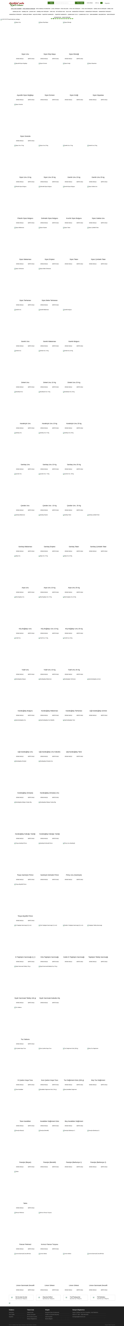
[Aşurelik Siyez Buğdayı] (20, 63)
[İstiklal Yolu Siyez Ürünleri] (16, 4)
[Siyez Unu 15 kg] (19, 145)
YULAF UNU (68, 11)
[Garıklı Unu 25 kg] (92, 145)
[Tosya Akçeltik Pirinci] (20, 884)
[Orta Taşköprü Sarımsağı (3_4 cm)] (48, 925)
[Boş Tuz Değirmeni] (92, 1048)
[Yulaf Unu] (17, 638)
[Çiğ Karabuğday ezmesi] (94, 679)
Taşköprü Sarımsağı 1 (48, 14)
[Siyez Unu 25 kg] (43, 145)
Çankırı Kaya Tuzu (84, 14)
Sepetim (108, 3)
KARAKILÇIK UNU (17, 11)
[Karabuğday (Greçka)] (20, 761)
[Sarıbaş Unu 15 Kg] (44, 432)
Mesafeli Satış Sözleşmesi (52, 1312)
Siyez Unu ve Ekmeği (16, 8)
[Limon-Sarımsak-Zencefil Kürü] (22, 1253)
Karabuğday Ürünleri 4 (15, 14)
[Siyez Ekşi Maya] (43, 22)
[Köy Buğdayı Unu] (19, 597)
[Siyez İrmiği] (66, 63)
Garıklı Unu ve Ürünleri (100, 8)
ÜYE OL (97, 3)
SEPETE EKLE (31, 58)
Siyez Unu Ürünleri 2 (87, 8)
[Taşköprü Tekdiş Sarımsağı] (94, 925)
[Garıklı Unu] (17, 309)
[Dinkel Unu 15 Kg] (44, 350)
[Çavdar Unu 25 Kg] (68, 473)
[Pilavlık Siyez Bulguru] (20, 186)
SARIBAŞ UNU (25, 11)
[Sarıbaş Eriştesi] (43, 515)
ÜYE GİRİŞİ (90, 3)
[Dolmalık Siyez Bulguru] (45, 186)
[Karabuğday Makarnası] (45, 679)
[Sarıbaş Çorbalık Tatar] (93, 515)
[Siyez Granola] (18, 104)
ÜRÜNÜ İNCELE (20, 58)
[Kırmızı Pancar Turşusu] (45, 1212)
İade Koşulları (48, 1316)
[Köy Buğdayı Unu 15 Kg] (45, 597)
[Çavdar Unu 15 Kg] (44, 473)
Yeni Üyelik (12, 1314)
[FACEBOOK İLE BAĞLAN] (101, 3)
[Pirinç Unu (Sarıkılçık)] (69, 843)
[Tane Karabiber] (18, 1089)
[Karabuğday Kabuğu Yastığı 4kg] (47, 802)
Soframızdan (57, 17)
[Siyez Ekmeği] (67, 22)
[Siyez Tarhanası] (19, 268)
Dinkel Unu (110, 8)
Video (51, 3)
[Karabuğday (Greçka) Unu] (46, 761)
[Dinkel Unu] (17, 350)
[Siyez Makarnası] (19, 227)
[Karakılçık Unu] (18, 391)
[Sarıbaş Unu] (18, 432)
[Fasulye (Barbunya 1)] (69, 1130)
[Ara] (73, 3)
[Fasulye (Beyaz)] (19, 1130)
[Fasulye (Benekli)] (44, 1130)
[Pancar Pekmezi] (19, 1212)
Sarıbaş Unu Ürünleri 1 (43, 11)
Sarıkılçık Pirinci (27, 14)
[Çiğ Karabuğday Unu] (20, 720)
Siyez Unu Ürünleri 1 (75, 8)
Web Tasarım (112, 1324)
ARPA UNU (52, 11)
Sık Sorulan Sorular (32, 1316)
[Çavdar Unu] (18, 473)
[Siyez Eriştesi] (43, 227)
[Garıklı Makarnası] (44, 309)
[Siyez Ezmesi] (43, 63)
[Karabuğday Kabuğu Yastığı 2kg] (22, 802)
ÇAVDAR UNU (32, 11)
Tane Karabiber (94, 14)
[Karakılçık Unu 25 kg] (69, 391)
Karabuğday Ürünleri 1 (105, 11)
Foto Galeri (80, 3)
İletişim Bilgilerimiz (32, 1318)
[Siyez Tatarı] (66, 227)
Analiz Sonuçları (31, 1314)
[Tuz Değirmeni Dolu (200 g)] (70, 1048)
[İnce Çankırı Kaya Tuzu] (45, 1048)
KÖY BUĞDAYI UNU (60, 11)
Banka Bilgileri (49, 1318)
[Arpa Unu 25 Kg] (67, 556)
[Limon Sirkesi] (43, 1253)
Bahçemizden (102, 14)
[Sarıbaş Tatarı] (67, 515)
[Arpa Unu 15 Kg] (43, 556)
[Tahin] (16, 1171)
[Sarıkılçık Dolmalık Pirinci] (46, 843)
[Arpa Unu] (17, 556)
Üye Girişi (11, 1312)
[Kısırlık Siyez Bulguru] (69, 186)
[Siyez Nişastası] (91, 63)
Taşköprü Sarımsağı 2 (61, 14)
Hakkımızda (30, 1312)
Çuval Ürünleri (55, 8)
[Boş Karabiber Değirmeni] (70, 1089)
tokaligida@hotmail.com (78, 1316)
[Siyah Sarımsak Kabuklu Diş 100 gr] (48, 966)
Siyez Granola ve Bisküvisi (43, 8)
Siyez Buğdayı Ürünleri (29, 8)
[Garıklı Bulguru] (67, 309)
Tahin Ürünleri (111, 14)
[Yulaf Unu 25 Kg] (67, 638)
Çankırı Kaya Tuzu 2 (73, 14)
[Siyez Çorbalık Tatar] (93, 227)
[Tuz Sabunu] (18, 1007)
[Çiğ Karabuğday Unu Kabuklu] (46, 720)
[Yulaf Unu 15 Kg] (43, 638)
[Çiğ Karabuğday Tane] (69, 720)
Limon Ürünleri (66, 17)
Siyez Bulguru (64, 8)
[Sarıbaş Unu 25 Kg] (68, 432)
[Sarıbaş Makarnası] (19, 515)
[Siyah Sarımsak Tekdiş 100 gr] (22, 966)
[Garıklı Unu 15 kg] (68, 145)
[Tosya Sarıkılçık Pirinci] (20, 843)
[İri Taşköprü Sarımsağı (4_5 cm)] (22, 925)
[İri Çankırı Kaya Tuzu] (20, 1048)
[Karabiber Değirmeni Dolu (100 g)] (48, 1089)
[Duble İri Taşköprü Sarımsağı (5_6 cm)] (73, 925)
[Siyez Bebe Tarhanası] (45, 268)
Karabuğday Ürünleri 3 (78, 11)
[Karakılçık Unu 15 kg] (44, 391)
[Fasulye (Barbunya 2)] (93, 1130)
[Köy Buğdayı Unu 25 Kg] (69, 597)
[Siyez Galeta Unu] (92, 186)
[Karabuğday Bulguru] (20, 679)
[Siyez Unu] (17, 22)
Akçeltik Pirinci (37, 14)
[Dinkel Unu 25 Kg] (68, 350)
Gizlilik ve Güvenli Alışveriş (52, 1314)
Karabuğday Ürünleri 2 (92, 11)
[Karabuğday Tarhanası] (69, 679)
